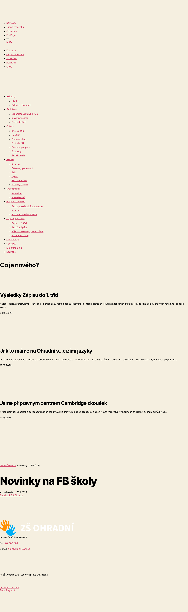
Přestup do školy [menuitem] (20, 235)
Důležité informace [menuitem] (21, 105)
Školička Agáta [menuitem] (19, 227)
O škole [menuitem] (10, 126)
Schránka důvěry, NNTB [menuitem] (24, 214)
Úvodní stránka (8, 465)
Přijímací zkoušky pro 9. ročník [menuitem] (27, 231)
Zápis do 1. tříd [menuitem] (19, 223)
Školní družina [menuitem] (19, 122)
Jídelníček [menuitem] (17, 193)
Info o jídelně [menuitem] (18, 197)
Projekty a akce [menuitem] (20, 184)
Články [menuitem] (15, 101)
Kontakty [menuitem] (11, 243)
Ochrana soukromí (9, 587)
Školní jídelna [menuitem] (13, 188)
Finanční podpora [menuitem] (21, 147)
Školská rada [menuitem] (18, 155)
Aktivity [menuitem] (10, 159)
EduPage (11, 35)
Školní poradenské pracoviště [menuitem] (27, 206)
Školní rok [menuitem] (11, 109)
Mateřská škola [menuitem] (14, 247)
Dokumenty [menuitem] (12, 239)
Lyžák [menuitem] (15, 176)
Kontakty (11, 23)
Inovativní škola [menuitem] (20, 118)
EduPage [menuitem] (11, 251)
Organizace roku (15, 27)
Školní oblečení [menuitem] (19, 180)
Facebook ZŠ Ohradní (11, 495)
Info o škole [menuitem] (18, 131)
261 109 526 (11, 543)
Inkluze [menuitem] (15, 210)
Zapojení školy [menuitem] (19, 139)
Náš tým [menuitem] (16, 135)
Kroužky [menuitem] (16, 164)
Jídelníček (11, 31)
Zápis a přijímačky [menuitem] (15, 218)
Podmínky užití (7, 590)
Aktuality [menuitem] (11, 96)
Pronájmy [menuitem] (16, 151)
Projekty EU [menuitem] (18, 143)
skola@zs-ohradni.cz (19, 549)
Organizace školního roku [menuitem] (25, 114)
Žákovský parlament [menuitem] (22, 168)
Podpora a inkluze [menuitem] (15, 201)
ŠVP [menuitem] (14, 172)
